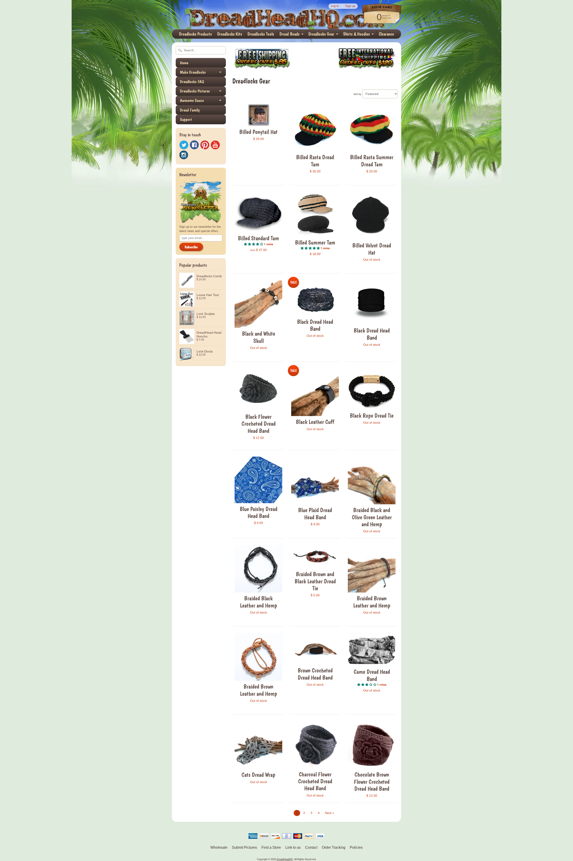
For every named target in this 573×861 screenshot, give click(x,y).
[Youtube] (215, 145)
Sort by (357, 94)
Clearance (386, 34)
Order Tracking (333, 847)
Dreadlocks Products (195, 34)
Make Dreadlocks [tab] (193, 72)
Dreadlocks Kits (229, 34)
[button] (254, 244)
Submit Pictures (244, 847)
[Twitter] (183, 145)
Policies (356, 847)
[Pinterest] (204, 144)
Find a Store (271, 847)
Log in (335, 6)
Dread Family (190, 110)
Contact (311, 847)
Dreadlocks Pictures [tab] (195, 91)
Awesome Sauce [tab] (192, 100)
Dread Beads (289, 34)
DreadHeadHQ (220, 15)
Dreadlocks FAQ (192, 81)
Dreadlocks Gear (321, 34)
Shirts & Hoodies (356, 34)
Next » (329, 813)
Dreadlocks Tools (261, 34)
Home (184, 62)
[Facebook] (194, 144)
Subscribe (191, 247)
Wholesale (218, 847)
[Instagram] (183, 154)
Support (186, 119)
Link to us (293, 847)
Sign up (350, 6)
